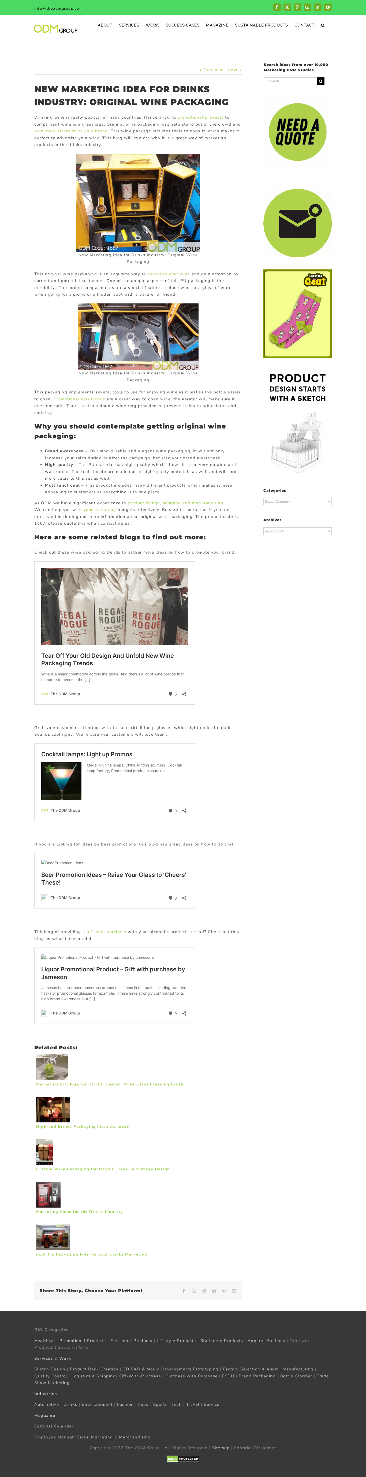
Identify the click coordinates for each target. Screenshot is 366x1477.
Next (233, 70)
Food (143, 1404)
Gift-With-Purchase (140, 1376)
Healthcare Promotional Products (70, 1340)
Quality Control (50, 1376)
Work (65, 1358)
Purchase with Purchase (192, 1376)
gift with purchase (106, 931)
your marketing (100, 509)
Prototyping (206, 1369)
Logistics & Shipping (94, 1376)
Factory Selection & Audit (250, 1369)
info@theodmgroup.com (58, 8)
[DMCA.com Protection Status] (183, 1458)
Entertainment (97, 1404)
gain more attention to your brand (71, 131)
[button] (323, 25)
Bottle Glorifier (295, 1376)
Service (212, 1404)
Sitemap (221, 1447)
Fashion (125, 1404)
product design (144, 503)
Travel (193, 1404)
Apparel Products (266, 1340)
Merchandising (135, 1437)
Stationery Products (221, 1340)
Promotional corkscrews (79, 399)
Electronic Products (131, 1340)
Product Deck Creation (94, 1369)
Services (43, 1358)
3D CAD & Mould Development (156, 1369)
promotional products (201, 117)
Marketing (102, 1437)
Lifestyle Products (176, 1340)
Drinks (70, 1404)
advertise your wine (168, 274)
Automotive (46, 1404)
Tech (176, 1404)
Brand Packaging (257, 1376)
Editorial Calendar (53, 1426)
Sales (83, 1437)
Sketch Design (50, 1369)
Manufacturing (298, 1369)
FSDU (228, 1376)
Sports (160, 1404)
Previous (213, 70)
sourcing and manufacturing (193, 503)
